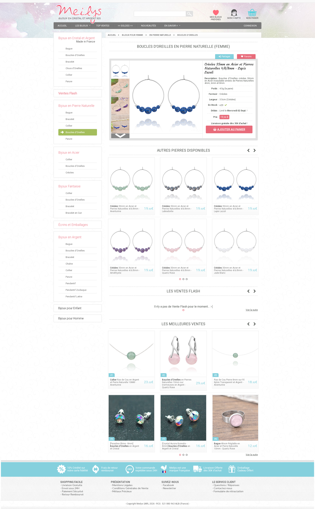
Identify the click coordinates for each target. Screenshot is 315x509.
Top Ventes (102, 25)
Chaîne (69, 263)
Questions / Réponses (226, 485)
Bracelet (70, 61)
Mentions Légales (122, 485)
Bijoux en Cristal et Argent (76, 38)
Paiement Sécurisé (72, 491)
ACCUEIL (112, 35)
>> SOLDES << (125, 25)
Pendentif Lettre (74, 296)
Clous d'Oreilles (74, 68)
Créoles (70, 172)
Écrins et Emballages (73, 225)
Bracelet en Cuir (74, 212)
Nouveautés (148, 25)
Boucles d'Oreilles (75, 55)
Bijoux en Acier (68, 152)
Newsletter (169, 488)
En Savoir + (171, 25)
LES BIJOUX (81, 25)
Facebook (168, 485)
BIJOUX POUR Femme (132, 35)
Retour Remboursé (72, 494)
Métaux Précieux (122, 491)
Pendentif (71, 283)
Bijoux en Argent (69, 237)
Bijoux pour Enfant (69, 308)
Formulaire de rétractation (228, 491)
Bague (69, 48)
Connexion (250, 25)
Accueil (62, 25)
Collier (69, 74)
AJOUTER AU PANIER (231, 129)
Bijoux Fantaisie (69, 186)
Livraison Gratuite (72, 485)
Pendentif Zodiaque (76, 290)
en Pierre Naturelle (160, 35)
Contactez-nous (223, 488)
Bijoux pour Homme (71, 318)
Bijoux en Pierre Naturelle (76, 106)
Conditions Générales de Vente (130, 488)
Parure (69, 81)
